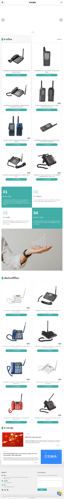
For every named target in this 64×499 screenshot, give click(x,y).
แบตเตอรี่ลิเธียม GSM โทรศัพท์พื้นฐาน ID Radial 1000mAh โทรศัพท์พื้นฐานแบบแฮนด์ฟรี (16, 106)
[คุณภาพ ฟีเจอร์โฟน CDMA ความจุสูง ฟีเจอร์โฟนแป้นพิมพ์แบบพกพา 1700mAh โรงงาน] (16, 126)
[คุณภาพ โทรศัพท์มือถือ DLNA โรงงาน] (32, 34)
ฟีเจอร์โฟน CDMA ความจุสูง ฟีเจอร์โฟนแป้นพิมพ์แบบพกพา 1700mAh (16, 141)
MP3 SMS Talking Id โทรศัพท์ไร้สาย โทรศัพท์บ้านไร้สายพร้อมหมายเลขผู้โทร (48, 383)
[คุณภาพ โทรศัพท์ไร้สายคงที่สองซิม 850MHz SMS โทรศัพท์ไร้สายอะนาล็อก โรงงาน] (16, 161)
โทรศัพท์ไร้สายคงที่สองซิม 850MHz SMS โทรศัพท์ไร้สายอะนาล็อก (16, 175)
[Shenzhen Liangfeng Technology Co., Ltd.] (32, 2)
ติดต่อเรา (42, 489)
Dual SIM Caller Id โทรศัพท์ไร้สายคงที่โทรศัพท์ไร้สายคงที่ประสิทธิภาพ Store (16, 347)
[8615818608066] (5, 490)
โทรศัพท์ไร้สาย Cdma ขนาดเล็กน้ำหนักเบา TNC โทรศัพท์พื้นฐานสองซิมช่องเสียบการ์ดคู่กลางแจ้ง (47, 175)
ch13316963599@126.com (9, 486)
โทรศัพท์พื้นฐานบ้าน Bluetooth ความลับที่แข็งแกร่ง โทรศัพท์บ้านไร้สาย (48, 311)
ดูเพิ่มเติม (59, 39)
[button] (3, 19)
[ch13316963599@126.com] (7, 490)
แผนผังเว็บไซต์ (15, 496)
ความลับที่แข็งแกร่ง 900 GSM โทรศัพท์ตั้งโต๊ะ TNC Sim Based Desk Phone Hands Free (16, 311)
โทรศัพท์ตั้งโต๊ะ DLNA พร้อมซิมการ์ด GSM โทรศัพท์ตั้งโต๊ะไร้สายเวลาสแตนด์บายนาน (16, 383)
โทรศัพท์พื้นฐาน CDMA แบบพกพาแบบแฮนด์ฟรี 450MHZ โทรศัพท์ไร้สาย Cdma (48, 418)
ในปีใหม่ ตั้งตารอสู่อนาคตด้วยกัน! (33, 437)
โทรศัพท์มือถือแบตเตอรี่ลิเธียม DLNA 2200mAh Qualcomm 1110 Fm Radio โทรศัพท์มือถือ (47, 141)
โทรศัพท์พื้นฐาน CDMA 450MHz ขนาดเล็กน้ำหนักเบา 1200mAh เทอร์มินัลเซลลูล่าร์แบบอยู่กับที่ (47, 347)
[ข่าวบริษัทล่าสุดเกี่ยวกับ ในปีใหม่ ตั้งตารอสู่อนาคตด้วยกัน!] (12, 439)
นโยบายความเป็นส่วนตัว (7, 496)
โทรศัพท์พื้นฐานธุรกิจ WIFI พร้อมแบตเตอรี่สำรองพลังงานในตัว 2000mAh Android (16, 71)
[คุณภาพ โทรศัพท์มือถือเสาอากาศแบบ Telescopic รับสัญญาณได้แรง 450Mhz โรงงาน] (47, 56)
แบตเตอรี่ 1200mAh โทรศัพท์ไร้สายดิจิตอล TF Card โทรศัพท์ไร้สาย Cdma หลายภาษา (16, 418)
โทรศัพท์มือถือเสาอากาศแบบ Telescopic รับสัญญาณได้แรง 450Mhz (47, 71)
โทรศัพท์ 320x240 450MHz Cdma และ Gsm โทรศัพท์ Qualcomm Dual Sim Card (46, 106)
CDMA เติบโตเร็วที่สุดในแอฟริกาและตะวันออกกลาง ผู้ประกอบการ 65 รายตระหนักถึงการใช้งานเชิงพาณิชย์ (20, 454)
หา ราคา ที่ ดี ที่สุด (16, 75)
